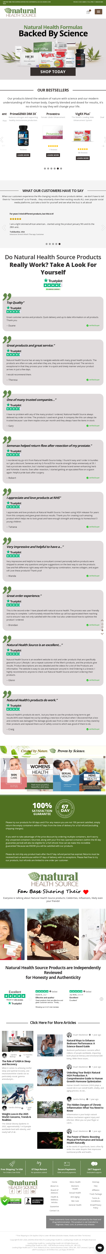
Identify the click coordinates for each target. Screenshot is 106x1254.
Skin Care (75, 1201)
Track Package (95, 1194)
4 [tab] (55, 169)
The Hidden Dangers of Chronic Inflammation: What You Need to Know (85, 1107)
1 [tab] (45, 169)
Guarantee (54, 1206)
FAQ (95, 1186)
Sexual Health (75, 1193)
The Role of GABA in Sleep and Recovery (16, 1063)
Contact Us (54, 1210)
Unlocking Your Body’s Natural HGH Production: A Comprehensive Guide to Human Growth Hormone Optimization (85, 1077)
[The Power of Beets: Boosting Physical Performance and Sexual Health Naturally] (50, 1140)
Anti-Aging (75, 1197)
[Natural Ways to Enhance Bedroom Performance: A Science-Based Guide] (50, 1045)
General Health (75, 1205)
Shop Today (53, 71)
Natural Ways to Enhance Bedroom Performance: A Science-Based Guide (81, 1043)
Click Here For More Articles (53, 1022)
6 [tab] (61, 169)
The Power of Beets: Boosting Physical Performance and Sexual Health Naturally (85, 1139)
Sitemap (95, 1182)
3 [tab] (51, 169)
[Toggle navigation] (98, 11)
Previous (3, 226)
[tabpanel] (53, 134)
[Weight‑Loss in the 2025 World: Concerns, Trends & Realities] (17, 1094)
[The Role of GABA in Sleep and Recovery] (17, 1041)
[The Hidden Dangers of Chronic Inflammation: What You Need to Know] (50, 1109)
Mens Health (75, 1182)
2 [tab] (48, 169)
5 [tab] (58, 169)
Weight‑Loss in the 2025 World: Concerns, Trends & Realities (16, 1116)
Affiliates (95, 1190)
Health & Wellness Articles (54, 1200)
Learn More (23, 155)
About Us (54, 1186)
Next (102, 226)
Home (54, 1182)
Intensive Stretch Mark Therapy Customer (27, 234)
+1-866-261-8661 (98, 2)
